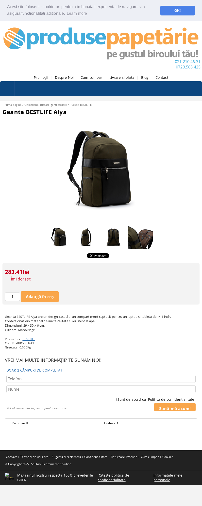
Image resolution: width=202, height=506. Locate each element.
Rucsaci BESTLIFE (81, 105)
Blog (145, 77)
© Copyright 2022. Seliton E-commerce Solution (38, 464)
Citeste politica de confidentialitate (113, 477)
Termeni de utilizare (34, 457)
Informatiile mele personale (167, 477)
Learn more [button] (77, 13)
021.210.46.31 (188, 61)
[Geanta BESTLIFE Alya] (101, 220)
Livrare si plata (121, 77)
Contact (161, 77)
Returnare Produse (124, 457)
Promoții (41, 77)
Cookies (167, 457)
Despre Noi (64, 77)
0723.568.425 (188, 67)
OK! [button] (177, 11)
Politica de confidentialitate (171, 399)
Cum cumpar (91, 77)
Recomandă (20, 423)
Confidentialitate (95, 457)
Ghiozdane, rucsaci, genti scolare (45, 105)
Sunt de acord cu (156, 399)
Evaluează (111, 423)
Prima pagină (12, 105)
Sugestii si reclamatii (66, 457)
